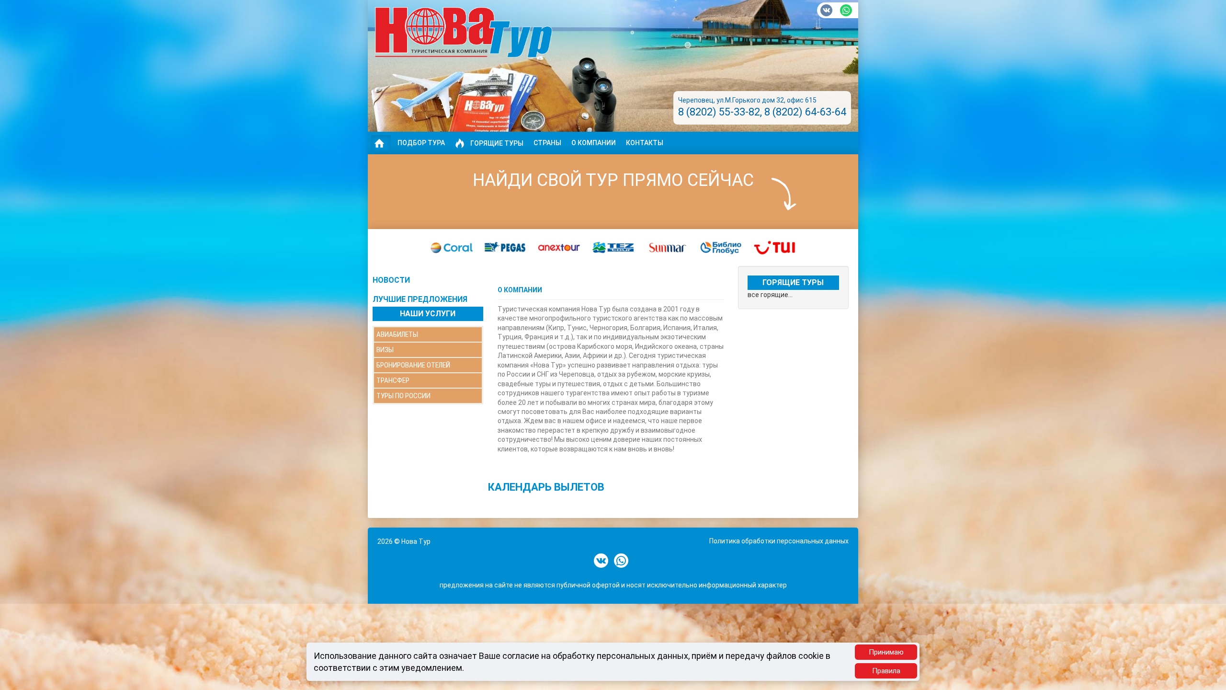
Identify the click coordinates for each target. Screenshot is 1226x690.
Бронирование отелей (413, 365)
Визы (385, 349)
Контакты (644, 143)
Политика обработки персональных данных (779, 541)
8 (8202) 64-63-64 (805, 112)
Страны (547, 143)
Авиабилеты (397, 334)
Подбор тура (421, 143)
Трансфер (392, 380)
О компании (593, 143)
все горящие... (770, 295)
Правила (886, 671)
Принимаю (886, 652)
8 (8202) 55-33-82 (719, 112)
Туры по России (403, 395)
